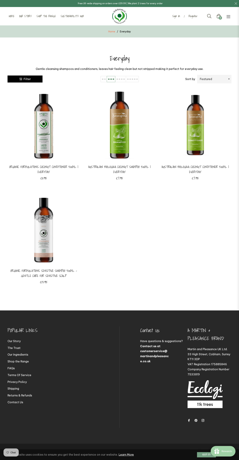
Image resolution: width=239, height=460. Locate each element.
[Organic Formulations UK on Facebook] (189, 420)
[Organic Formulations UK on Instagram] (203, 420)
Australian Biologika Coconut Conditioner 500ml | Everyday (195, 169)
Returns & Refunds (20, 395)
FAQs (11, 368)
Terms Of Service (19, 375)
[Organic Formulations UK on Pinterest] (196, 420)
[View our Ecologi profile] (205, 398)
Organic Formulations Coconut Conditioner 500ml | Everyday (43, 169)
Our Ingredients (18, 354)
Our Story (14, 341)
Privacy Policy (17, 382)
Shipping (13, 388)
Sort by (190, 79)
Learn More (126, 454)
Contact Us (15, 402)
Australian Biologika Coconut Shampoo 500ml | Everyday (119, 169)
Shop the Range (18, 361)
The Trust (14, 348)
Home (111, 31)
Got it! (206, 454)
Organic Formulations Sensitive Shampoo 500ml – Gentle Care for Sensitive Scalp (43, 273)
